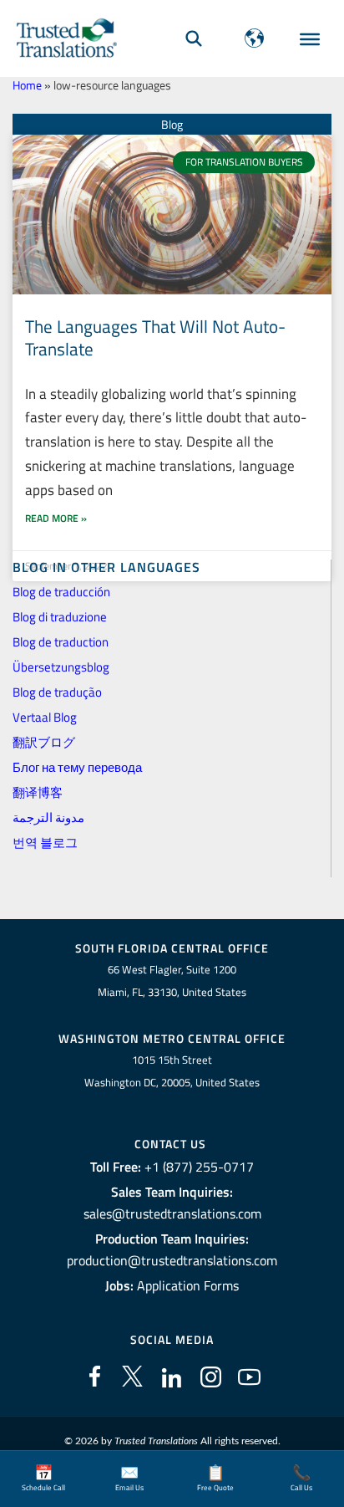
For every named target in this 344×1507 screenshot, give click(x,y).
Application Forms (188, 1285)
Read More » (56, 518)
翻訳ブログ (44, 742)
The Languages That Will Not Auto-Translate (155, 337)
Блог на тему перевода (77, 767)
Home (27, 85)
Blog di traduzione (60, 616)
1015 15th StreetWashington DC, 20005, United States (172, 1071)
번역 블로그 (45, 842)
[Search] (194, 38)
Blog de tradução (57, 692)
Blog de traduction (61, 641)
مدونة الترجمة (48, 817)
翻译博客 (38, 792)
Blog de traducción (61, 591)
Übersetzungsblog (61, 667)
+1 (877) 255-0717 (199, 1167)
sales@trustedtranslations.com (172, 1213)
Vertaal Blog (45, 717)
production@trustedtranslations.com (172, 1260)
